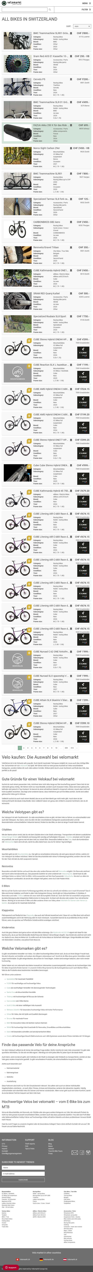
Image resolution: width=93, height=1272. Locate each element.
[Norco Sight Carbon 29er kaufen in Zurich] (18, 155)
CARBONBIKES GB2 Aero (46, 222)
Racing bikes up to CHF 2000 (41, 1195)
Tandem (4, 1215)
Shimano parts (68, 1228)
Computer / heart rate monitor (73, 1227)
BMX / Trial (5, 1217)
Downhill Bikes (6, 1197)
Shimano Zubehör (13, 1010)
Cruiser (4, 1223)
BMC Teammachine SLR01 (47, 173)
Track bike (5, 1227)
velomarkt (24, 766)
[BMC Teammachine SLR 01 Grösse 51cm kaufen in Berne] (18, 109)
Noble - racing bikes (39, 1193)
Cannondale (11, 1001)
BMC (8, 1023)
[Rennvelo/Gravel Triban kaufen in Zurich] (18, 255)
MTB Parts (67, 1221)
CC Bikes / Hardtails (8, 1193)
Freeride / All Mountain (9, 1199)
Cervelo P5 (39, 79)
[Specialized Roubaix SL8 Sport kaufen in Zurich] (18, 324)
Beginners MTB (6, 1201)
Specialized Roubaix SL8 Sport (49, 316)
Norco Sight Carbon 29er (46, 148)
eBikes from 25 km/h (39, 1215)
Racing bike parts (69, 1223)
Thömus (10, 997)
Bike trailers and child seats (72, 1219)
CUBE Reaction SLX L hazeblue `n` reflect (55, 364)
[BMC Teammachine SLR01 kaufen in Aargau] (18, 181)
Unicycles (5, 1225)
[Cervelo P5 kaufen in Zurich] (18, 86)
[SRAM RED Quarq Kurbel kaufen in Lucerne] (18, 301)
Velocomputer (67, 874)
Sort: (68, 26)
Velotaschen (9, 842)
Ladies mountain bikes (9, 1203)
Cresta (9, 1036)
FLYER (9, 983)
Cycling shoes (68, 1240)
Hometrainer (67, 1236)
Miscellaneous (68, 1232)
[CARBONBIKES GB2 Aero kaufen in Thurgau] (18, 229)
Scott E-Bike (11, 1005)
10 (56, 748)
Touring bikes (68, 1195)
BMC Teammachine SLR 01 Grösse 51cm (55, 102)
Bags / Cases (68, 1230)
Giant (9, 1032)
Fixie (69, 839)
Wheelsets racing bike (70, 1215)
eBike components (69, 1242)
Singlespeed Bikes (69, 1201)
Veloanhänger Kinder (10, 837)
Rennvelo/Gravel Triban (46, 247)
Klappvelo (30, 915)
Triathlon (35, 1197)
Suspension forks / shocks (72, 1217)
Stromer (10, 1019)
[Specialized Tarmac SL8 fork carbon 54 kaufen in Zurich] (18, 206)
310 (72, 748)
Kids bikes (67, 1199)
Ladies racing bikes (39, 1199)
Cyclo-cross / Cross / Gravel (41, 1203)
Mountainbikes (23, 854)
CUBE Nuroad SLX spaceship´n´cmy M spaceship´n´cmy (63, 675)
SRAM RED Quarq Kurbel (46, 293)
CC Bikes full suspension (9, 1195)
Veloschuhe (68, 876)
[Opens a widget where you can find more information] (10, 1268)
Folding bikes (6, 1221)
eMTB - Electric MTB (39, 1217)
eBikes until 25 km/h (39, 1213)
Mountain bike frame (8, 1205)
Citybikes (69, 837)
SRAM (9, 1027)
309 (66, 748)
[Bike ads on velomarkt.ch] (11, 3)
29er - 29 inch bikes (8, 1207)
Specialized (11, 979)
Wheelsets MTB (69, 1213)
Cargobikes (67, 1203)
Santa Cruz (11, 992)
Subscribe (23, 1180)
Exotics (4, 1213)
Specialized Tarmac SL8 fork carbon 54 (54, 198)
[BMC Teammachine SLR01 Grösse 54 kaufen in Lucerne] (18, 40)
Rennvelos (62, 871)
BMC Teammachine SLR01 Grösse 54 (53, 33)
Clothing (66, 1225)
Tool (65, 1234)
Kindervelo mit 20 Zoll (61, 932)
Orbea (9, 1014)
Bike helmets (68, 1238)
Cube (9, 988)
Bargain (66, 1197)
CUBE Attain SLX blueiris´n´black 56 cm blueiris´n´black (63, 700)
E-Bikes (20, 896)
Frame (35, 1201)
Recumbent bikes (7, 1219)
